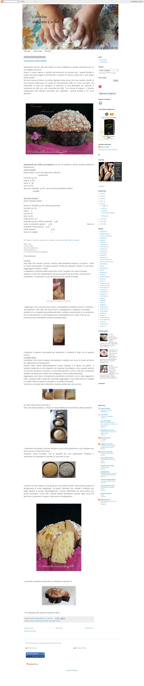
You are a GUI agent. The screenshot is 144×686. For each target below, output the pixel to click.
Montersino (103, 296)
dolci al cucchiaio (105, 259)
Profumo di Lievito (106, 493)
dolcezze (32, 621)
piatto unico (103, 309)
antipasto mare (104, 234)
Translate (113, 73)
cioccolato (103, 246)
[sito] (35, 657)
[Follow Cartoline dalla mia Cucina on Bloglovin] (107, 94)
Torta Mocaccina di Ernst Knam (113, 350)
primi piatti (103, 311)
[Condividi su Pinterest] (64, 618)
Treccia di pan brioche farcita (108, 481)
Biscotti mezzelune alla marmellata (113, 367)
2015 (102, 219)
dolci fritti (102, 264)
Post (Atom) (32, 631)
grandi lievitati (38, 621)
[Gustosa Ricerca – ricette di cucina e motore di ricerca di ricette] (32, 665)
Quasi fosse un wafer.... (107, 410)
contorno (102, 249)
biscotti (102, 238)
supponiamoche (105, 499)
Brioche (102, 495)
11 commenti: (49, 618)
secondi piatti (104, 317)
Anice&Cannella (105, 438)
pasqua (58, 621)
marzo (104, 210)
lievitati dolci (45, 621)
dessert (102, 255)
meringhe (102, 294)
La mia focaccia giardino (107, 416)
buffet (101, 240)
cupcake (102, 253)
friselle (102, 274)
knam (101, 281)
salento (102, 313)
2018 (102, 198)
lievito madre (52, 621)
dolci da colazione (105, 262)
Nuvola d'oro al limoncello (107, 453)
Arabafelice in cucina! (107, 430)
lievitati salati (103, 285)
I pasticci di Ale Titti (106, 452)
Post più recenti (28, 628)
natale (102, 300)
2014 (102, 221)
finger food (103, 268)
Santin (102, 315)
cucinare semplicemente (108, 479)
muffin (101, 298)
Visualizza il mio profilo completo (107, 149)
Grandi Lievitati (37, 51)
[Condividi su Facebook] (62, 618)
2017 (102, 201)
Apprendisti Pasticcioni (107, 486)
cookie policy (103, 62)
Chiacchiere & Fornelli (107, 465)
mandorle (102, 289)
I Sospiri (111, 334)
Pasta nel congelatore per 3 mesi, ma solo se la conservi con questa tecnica (109, 424)
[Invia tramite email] (56, 618)
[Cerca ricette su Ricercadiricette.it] (80, 648)
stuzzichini (103, 324)
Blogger (75, 670)
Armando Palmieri (105, 236)
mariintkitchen (105, 472)
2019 (102, 196)
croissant (102, 251)
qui (69, 80)
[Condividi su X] (60, 618)
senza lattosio (104, 319)
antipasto (102, 231)
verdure (102, 326)
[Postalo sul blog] (58, 618)
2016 (102, 203)
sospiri (102, 322)
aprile (103, 208)
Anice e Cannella (73, 240)
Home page (27, 51)
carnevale (103, 244)
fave (101, 266)
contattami (101, 186)
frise (101, 270)
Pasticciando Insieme (107, 458)
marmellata (103, 291)
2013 (102, 224)
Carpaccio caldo (105, 467)
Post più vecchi (89, 628)
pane (101, 302)
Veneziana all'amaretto (35, 60)
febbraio (104, 216)
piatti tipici (103, 307)
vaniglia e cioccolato (107, 444)
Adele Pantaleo (105, 147)
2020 (102, 194)
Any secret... (104, 414)
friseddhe (102, 272)
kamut (101, 279)
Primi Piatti (48, 51)
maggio (104, 206)
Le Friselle (103, 439)
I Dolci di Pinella (105, 408)
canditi (102, 242)
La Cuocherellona (106, 421)
